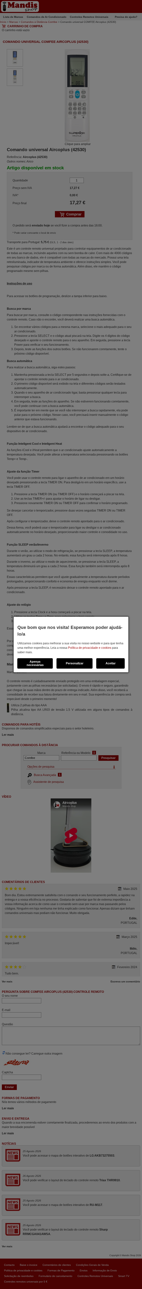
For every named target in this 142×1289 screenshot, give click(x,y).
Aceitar (111, 663)
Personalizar (74, 663)
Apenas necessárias (35, 663)
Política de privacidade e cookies (89, 647)
